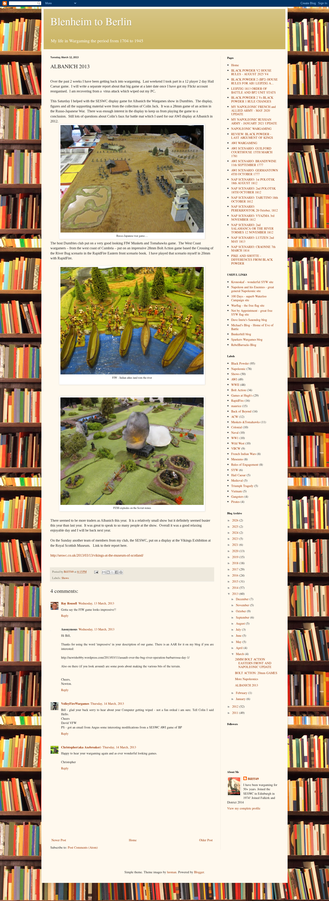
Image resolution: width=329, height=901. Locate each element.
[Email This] (104, 572)
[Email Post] (96, 572)
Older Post (206, 840)
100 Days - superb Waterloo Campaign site (249, 298)
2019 (235, 557)
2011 (235, 713)
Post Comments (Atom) (83, 847)
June (239, 635)
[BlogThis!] (108, 572)
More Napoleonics (246, 679)
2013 (235, 593)
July (239, 629)
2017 (235, 569)
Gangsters (237, 496)
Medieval (237, 480)
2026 (235, 520)
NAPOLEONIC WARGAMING (251, 128)
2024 (235, 532)
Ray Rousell (69, 603)
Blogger (199, 872)
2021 (235, 544)
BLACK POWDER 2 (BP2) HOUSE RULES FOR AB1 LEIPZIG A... (254, 81)
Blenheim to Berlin (91, 21)
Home (133, 840)
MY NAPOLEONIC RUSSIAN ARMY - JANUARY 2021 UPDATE (254, 121)
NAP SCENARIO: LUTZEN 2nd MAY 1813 (252, 239)
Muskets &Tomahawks (245, 422)
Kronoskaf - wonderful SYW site (252, 282)
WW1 (235, 438)
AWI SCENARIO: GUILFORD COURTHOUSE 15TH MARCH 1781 (251, 152)
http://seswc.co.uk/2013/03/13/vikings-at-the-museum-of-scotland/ (96, 555)
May (239, 642)
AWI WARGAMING (244, 143)
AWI (234, 379)
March (240, 654)
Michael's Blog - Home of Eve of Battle (252, 327)
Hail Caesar (238, 475)
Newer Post (58, 840)
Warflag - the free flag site (247, 305)
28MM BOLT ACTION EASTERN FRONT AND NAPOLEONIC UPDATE (253, 663)
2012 (235, 706)
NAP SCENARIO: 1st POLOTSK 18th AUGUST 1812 (253, 181)
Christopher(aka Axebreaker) (81, 747)
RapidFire (237, 400)
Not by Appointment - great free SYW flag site (251, 312)
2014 (235, 587)
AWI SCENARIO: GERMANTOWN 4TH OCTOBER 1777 (254, 172)
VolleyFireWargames (75, 703)
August (241, 623)
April (240, 648)
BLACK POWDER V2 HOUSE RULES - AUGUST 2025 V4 (251, 72)
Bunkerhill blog (241, 334)
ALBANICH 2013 (246, 685)
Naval (235, 432)
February (242, 693)
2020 (235, 551)
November (243, 605)
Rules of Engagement (244, 464)
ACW (234, 416)
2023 (235, 538)
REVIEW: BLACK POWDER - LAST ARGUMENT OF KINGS (252, 136)
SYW (234, 470)
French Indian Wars (243, 454)
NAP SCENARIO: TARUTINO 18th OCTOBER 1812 (254, 199)
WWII (235, 384)
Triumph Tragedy (242, 486)
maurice (236, 406)
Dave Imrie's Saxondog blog (249, 320)
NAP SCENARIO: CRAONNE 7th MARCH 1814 (253, 249)
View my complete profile (243, 808)
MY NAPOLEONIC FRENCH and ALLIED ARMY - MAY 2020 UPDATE (253, 110)
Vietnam (236, 491)
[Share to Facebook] (116, 572)
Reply (64, 615)
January (241, 699)
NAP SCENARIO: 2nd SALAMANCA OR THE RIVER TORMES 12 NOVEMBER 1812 (252, 229)
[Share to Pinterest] (121, 572)
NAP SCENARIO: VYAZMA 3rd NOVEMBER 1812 (252, 218)
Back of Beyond (241, 411)
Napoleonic (238, 369)
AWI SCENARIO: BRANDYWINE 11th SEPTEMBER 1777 (253, 163)
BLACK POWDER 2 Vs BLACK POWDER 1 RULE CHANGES (252, 99)
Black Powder (240, 363)
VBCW (235, 448)
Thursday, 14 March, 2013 (107, 703)
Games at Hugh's (241, 395)
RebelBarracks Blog (243, 345)
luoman (171, 872)
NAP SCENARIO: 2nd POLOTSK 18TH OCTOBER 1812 (253, 190)
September (243, 617)
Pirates (235, 502)
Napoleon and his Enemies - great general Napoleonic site (252, 289)
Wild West (237, 443)
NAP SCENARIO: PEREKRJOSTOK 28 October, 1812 (254, 208)
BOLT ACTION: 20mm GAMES (256, 673)
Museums (237, 459)
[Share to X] (112, 572)
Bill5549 (253, 779)
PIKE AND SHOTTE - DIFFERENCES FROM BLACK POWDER (252, 259)
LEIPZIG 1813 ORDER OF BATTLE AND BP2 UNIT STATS (253, 90)
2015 (235, 581)
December (243, 599)
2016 (235, 575)
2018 (235, 563)
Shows (65, 578)
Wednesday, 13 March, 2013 (96, 603)
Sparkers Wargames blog (247, 339)
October (241, 611)
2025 (235, 526)
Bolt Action (238, 390)
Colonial (236, 427)
